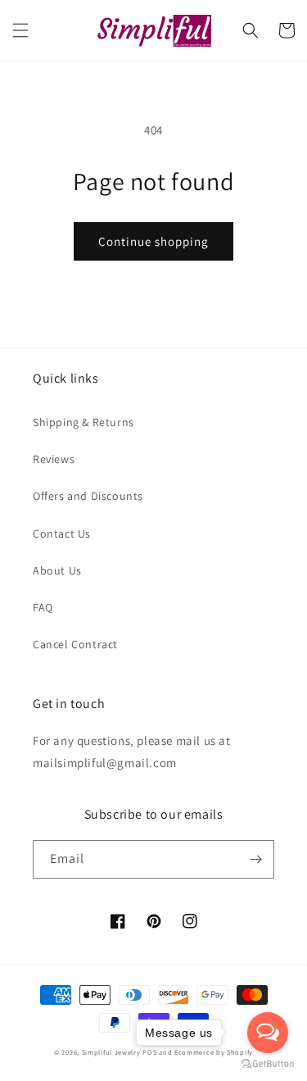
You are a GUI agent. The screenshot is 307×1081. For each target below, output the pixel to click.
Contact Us (62, 533)
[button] (20, 30)
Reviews (53, 459)
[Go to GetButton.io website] (268, 1064)
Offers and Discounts (88, 495)
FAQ (43, 607)
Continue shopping (153, 241)
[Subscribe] (255, 859)
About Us (57, 570)
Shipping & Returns (83, 422)
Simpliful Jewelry (111, 1051)
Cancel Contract (75, 644)
